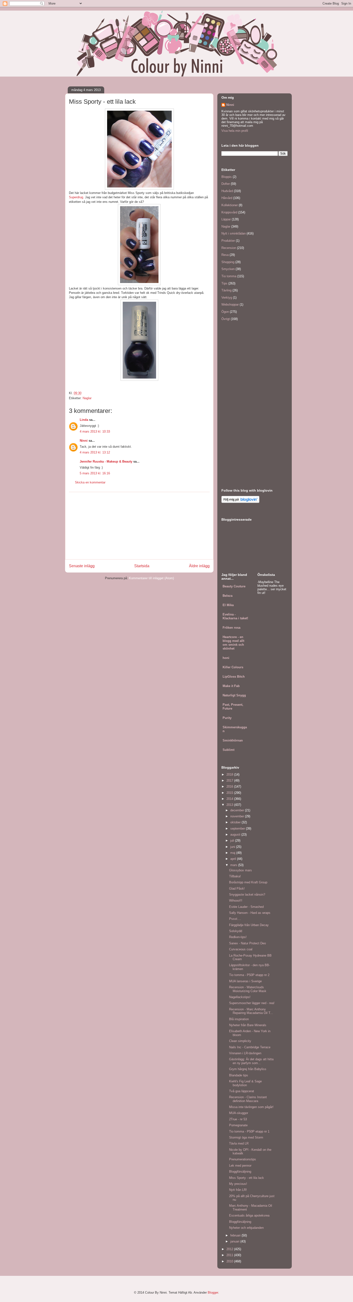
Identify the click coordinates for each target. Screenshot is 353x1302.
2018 (230, 774)
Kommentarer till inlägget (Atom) (151, 578)
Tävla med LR (239, 1143)
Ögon (225, 311)
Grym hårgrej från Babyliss (247, 1069)
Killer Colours (233, 667)
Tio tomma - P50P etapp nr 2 (249, 975)
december (237, 810)
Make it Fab (231, 686)
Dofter (225, 184)
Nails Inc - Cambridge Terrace (249, 1047)
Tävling (226, 290)
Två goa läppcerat (241, 1091)
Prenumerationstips (242, 1159)
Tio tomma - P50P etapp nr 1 (249, 1131)
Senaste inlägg (82, 566)
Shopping (227, 262)
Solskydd (235, 931)
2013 (230, 805)
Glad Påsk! (237, 888)
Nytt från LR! (238, 1190)
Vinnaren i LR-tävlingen (245, 1053)
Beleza (227, 595)
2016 (230, 786)
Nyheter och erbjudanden (246, 1228)
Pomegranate (238, 1125)
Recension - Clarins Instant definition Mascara (248, 1099)
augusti (235, 834)
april (233, 859)
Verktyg (226, 297)
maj (233, 853)
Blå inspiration (239, 1019)
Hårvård (226, 198)
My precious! (238, 1184)
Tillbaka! (235, 876)
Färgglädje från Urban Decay (249, 925)
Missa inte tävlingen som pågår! (251, 1107)
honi (226, 658)
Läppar (226, 219)
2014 (230, 799)
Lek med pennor (240, 1165)
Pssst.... (235, 919)
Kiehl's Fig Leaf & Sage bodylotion (245, 1083)
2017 (230, 780)
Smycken (228, 269)
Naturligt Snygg (234, 695)
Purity (227, 718)
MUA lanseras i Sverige (245, 981)
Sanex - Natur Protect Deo (247, 943)
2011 (230, 1255)
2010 (230, 1261)
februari (236, 1235)
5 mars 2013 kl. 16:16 (95, 473)
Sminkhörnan (233, 740)
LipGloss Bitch (234, 676)
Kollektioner (229, 205)
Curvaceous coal (240, 949)
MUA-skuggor (238, 1113)
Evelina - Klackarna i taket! (235, 616)
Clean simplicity (240, 1041)
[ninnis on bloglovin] (240, 502)
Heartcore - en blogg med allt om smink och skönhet (233, 642)
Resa (225, 255)
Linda (84, 420)
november (237, 816)
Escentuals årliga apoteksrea (249, 1215)
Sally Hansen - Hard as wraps (249, 913)
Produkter (228, 240)
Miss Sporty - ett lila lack (246, 1178)
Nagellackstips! (239, 997)
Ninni (84, 440)
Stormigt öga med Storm (246, 1137)
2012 (230, 1249)
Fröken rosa (231, 627)
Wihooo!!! (235, 900)
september (238, 828)
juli (232, 840)
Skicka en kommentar (90, 482)
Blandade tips (238, 1075)
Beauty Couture (234, 586)
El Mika (228, 605)
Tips (224, 283)
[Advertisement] (139, 526)
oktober (236, 822)
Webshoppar (230, 304)
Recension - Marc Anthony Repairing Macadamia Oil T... (251, 1011)
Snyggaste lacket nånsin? (247, 894)
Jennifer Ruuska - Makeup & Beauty (106, 461)
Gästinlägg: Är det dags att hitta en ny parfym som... (251, 1061)
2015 (230, 793)
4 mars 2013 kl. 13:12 (95, 452)
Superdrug (76, 197)
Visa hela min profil (234, 131)
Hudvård (227, 191)
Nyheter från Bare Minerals (247, 1025)
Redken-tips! (238, 937)
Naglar (87, 398)
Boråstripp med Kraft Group (248, 882)
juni (233, 847)
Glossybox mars (240, 870)
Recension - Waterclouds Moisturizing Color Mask (247, 989)
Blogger (213, 1292)
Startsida (141, 566)
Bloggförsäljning (240, 1171)
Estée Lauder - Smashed (246, 907)
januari (235, 1241)
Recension (228, 248)
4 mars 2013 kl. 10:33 (95, 431)
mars (234, 865)
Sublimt (228, 750)
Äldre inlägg (199, 566)
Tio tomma (228, 276)
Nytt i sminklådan (233, 233)
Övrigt (225, 319)
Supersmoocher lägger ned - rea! (251, 1003)
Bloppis (226, 177)
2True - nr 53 (238, 1119)
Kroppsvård (229, 212)
